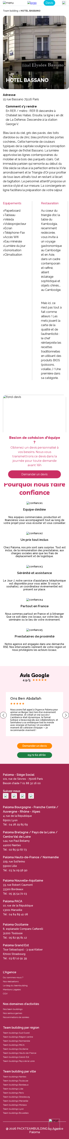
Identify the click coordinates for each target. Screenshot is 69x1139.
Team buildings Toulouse (15, 1080)
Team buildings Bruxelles (16, 1113)
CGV (5, 993)
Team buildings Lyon (13, 1109)
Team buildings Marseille (15, 1101)
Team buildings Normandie (16, 1041)
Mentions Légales (12, 989)
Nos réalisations (11, 981)
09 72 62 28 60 (37, 755)
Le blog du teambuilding (15, 985)
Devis (49, 3)
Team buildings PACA (13, 1045)
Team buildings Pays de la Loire (19, 1061)
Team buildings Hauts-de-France (19, 1053)
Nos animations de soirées (16, 1017)
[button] (3, 715)
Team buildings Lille (13, 1088)
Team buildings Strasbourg (16, 1097)
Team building (10, 11)
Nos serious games (12, 1013)
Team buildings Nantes (14, 1076)
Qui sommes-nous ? (13, 977)
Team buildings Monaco (15, 1105)
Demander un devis (34, 474)
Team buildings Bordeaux (16, 1084)
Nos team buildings (12, 1009)
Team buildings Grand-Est (16, 1057)
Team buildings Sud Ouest (16, 1033)
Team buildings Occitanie (15, 1049)
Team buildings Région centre (18, 1037)
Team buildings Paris (13, 1093)
